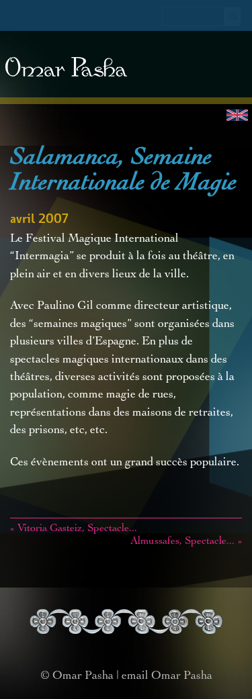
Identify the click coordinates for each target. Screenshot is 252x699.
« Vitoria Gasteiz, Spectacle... (73, 529)
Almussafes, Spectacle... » (186, 542)
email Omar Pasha (167, 676)
